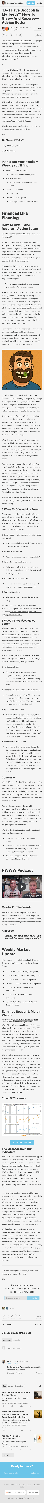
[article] (22, 1399)
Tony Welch (26, 27)
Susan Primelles (13, 1361)
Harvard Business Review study (19, 40)
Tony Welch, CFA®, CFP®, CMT (26, 1020)
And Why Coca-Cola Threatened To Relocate (15, 1399)
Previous (9, 1324)
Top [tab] (4, 1386)
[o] (22, 886)
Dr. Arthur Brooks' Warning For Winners (14, 1442)
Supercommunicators (13, 614)
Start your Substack (16, 1492)
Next (36, 1324)
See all (6, 1455)
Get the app (33, 1492)
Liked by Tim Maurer (15, 1364)
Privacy (22, 1484)
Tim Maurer (14, 27)
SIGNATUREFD (9, 150)
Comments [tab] (7, 1340)
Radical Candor (35, 611)
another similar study (14, 266)
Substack (10, 1498)
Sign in (39, 3)
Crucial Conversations (19, 611)
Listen (39, 29)
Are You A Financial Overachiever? (11, 1437)
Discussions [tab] (19, 1386)
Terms (29, 1484)
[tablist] (11, 1340)
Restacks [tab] (16, 1340)
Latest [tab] (10, 1386)
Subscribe (31, 3)
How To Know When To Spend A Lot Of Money (16, 1393)
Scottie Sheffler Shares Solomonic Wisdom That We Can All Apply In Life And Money (15, 1414)
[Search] (40, 1386)
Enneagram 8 (9, 788)
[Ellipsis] (41, 1361)
